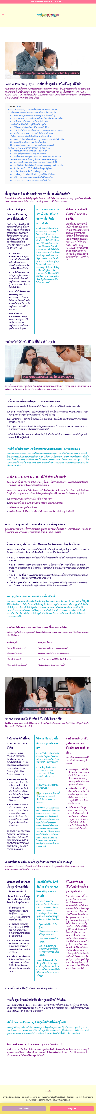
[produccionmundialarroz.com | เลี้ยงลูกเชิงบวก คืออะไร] (48, 14)
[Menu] (3, 15)
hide (18, 106)
